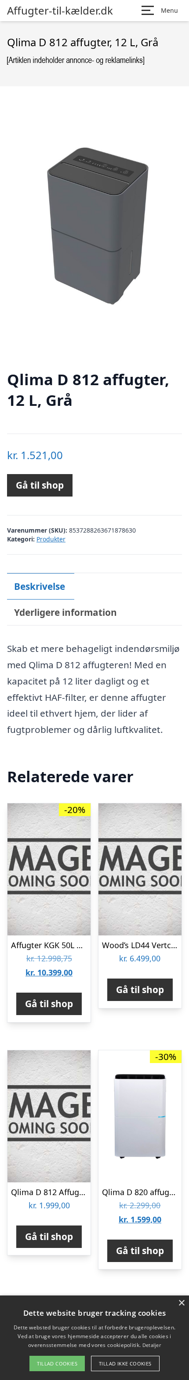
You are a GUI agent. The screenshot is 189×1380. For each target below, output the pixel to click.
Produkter (50, 539)
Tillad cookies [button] (57, 1363)
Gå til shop (40, 485)
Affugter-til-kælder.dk (60, 11)
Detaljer (151, 1345)
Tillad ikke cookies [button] (125, 1363)
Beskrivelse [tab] (39, 586)
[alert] (94, 1337)
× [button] (181, 1303)
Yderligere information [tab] (65, 612)
